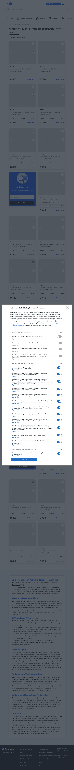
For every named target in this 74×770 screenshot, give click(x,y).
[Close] (68, 308)
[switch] (59, 336)
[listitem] (37, 333)
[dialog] (37, 385)
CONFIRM (24, 459)
